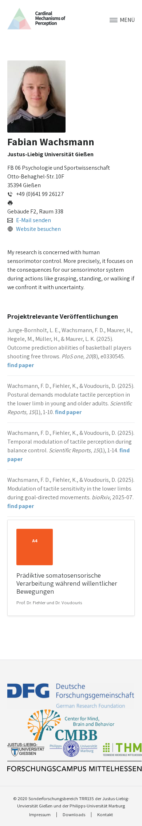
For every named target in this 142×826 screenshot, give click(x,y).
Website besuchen (38, 229)
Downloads (74, 814)
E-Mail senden (33, 220)
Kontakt (105, 814)
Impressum (40, 814)
